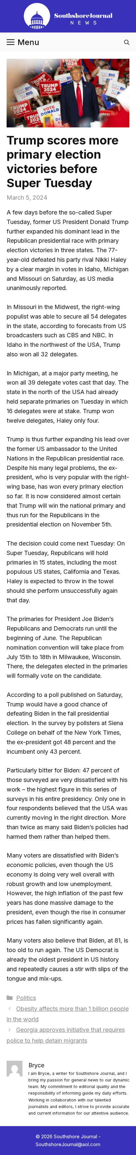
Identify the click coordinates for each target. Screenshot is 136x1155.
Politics (26, 997)
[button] (127, 42)
